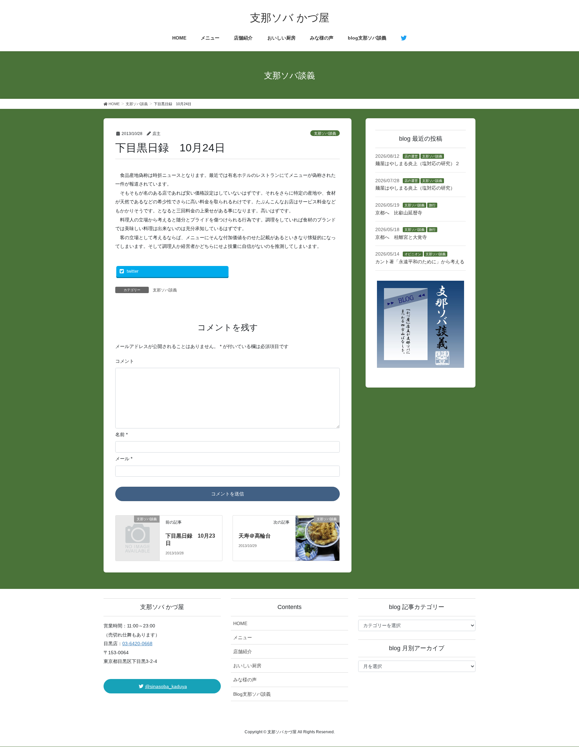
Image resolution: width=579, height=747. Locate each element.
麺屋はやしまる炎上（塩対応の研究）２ (417, 163)
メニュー (242, 637)
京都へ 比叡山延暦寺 (398, 212)
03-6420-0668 (137, 643)
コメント (124, 361)
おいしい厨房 (247, 665)
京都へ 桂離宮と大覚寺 (401, 237)
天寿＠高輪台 (255, 536)
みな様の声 (245, 679)
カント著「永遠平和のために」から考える (419, 261)
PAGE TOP (560, 718)
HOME (240, 623)
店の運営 (411, 156)
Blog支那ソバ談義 (252, 694)
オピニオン (412, 254)
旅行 (432, 205)
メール (123, 458)
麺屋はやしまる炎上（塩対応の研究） (415, 188)
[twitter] (403, 38)
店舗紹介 (242, 651)
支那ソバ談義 (325, 133)
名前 (121, 434)
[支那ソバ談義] (138, 528)
